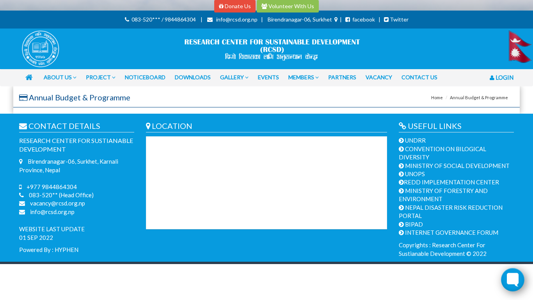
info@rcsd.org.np (52, 211)
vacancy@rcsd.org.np (57, 203)
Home (437, 97)
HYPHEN (66, 249)
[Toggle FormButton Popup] (512, 279)
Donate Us (237, 6)
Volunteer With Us (290, 6)
